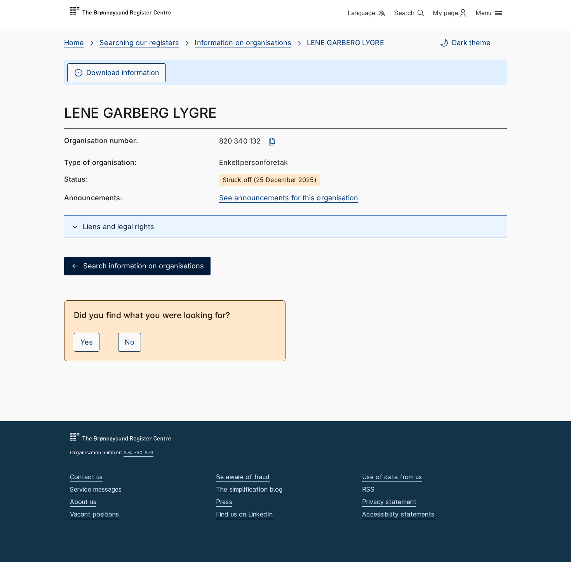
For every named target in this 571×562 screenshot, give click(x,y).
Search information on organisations (143, 266)
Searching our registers (139, 43)
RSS (368, 489)
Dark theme (471, 43)
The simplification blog (249, 489)
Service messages (96, 489)
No (129, 342)
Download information (122, 72)
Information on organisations (243, 43)
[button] (367, 13)
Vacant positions (94, 514)
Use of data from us (392, 477)
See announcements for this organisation (289, 198)
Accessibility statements (398, 514)
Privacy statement (389, 502)
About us (83, 502)
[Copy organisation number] (272, 141)
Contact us (86, 477)
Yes (86, 342)
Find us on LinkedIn (244, 514)
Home (74, 43)
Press (224, 502)
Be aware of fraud (243, 477)
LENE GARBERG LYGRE (345, 43)
